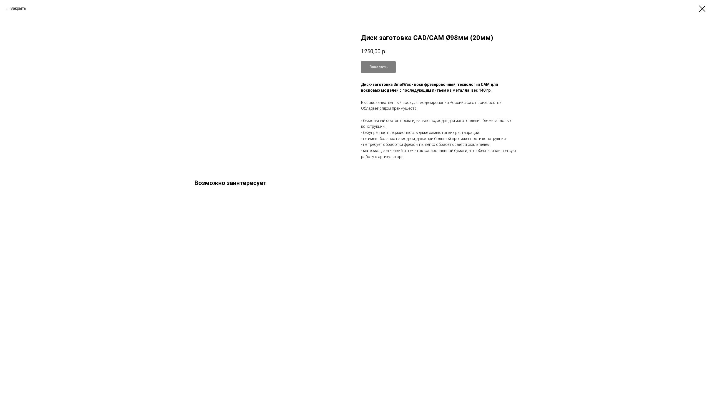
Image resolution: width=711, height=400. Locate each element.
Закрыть (18, 8)
